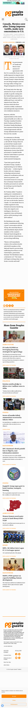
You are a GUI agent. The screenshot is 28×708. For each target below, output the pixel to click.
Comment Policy (7, 655)
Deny (14, 700)
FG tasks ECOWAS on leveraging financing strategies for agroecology (12, 350)
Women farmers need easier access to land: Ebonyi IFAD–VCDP (13, 518)
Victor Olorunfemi (9, 42)
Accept (14, 696)
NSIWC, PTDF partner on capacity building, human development (12, 578)
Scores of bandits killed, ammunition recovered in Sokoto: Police (12, 418)
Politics (6, 381)
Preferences (14, 704)
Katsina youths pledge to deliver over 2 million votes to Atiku (14, 386)
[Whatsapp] (10, 306)
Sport (5, 545)
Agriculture (8, 344)
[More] (12, 306)
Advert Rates (6, 665)
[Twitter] (7, 306)
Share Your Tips (7, 662)
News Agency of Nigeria (9, 365)
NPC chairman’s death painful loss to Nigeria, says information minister (14, 451)
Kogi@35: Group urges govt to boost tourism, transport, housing (13, 488)
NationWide (8, 446)
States (5, 412)
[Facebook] (4, 306)
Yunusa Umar (6, 429)
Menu (9, 19)
